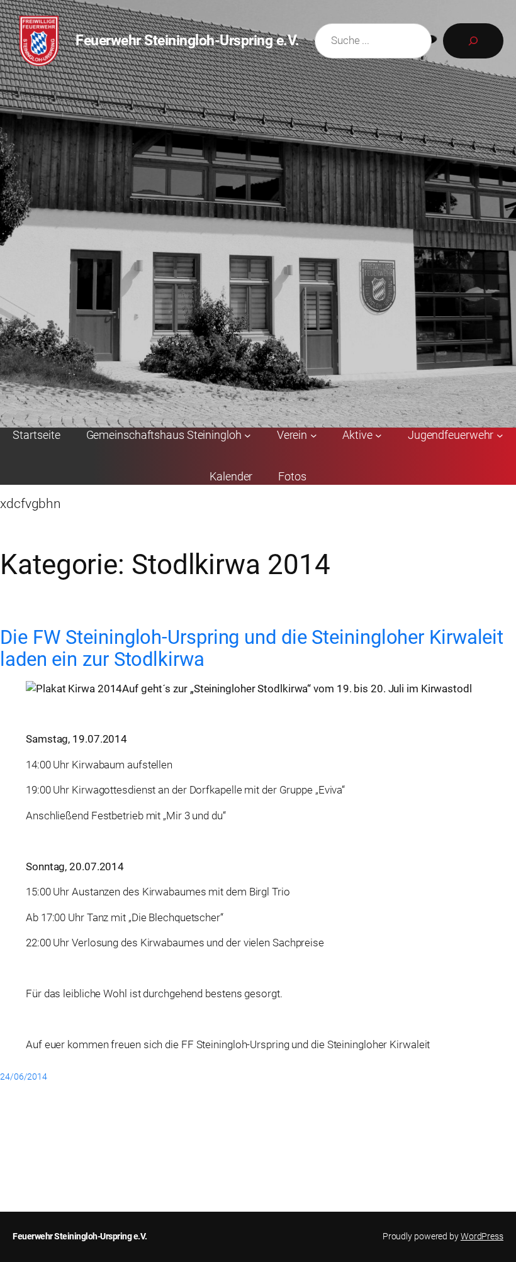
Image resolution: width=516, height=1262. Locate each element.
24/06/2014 (23, 1076)
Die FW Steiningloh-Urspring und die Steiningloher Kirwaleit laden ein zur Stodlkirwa (251, 649)
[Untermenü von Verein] (313, 435)
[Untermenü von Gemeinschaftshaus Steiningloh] (247, 435)
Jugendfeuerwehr (451, 434)
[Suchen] (473, 40)
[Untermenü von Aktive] (378, 435)
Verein (292, 434)
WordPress (482, 1236)
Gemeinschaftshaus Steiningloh (164, 434)
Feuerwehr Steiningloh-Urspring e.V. (188, 40)
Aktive (357, 434)
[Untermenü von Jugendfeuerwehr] (499, 435)
